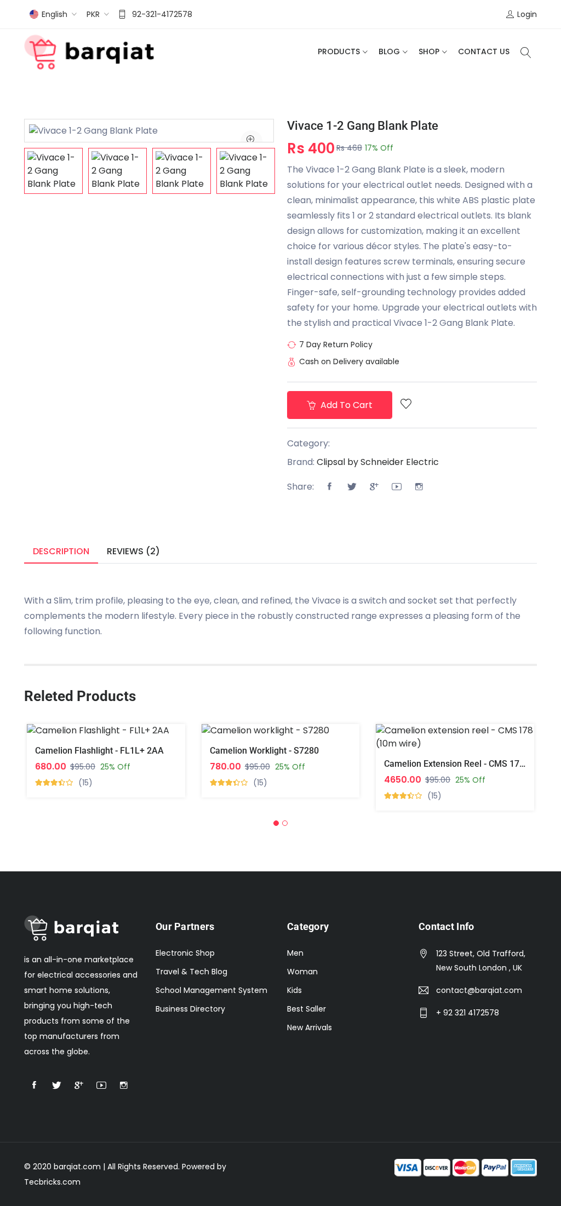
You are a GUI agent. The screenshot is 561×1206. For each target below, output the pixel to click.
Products (339, 51)
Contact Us (484, 51)
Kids (294, 990)
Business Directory (190, 1008)
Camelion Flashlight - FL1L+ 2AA (99, 750)
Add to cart (345, 405)
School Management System (211, 990)
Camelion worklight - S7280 (264, 750)
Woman (302, 971)
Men (295, 952)
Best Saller (306, 1008)
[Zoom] (251, 141)
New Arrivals (309, 1027)
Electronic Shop (185, 952)
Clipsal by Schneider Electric (378, 462)
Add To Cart (390, 745)
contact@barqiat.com (479, 990)
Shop (429, 51)
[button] (276, 823)
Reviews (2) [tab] (133, 551)
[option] (53, 171)
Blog (389, 51)
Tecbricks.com (52, 1181)
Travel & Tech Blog (191, 971)
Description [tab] (61, 551)
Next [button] (290, 171)
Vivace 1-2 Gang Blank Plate (362, 126)
